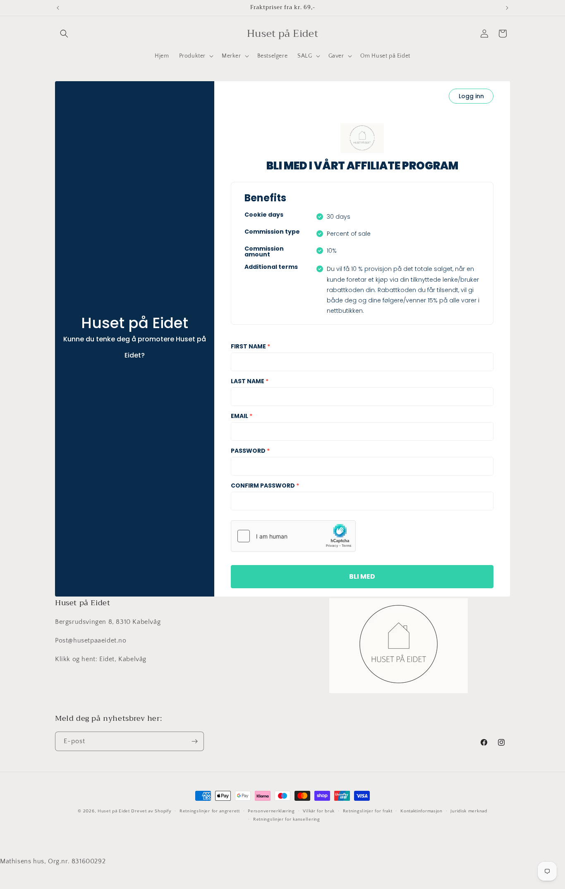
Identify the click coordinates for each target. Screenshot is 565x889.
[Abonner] (194, 741)
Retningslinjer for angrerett (210, 811)
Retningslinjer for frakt (368, 811)
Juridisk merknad (468, 811)
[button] (64, 33)
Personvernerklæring (271, 811)
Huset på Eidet (114, 811)
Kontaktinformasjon (421, 811)
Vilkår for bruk (319, 811)
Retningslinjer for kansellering (286, 819)
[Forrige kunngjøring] (58, 8)
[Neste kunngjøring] (507, 8)
